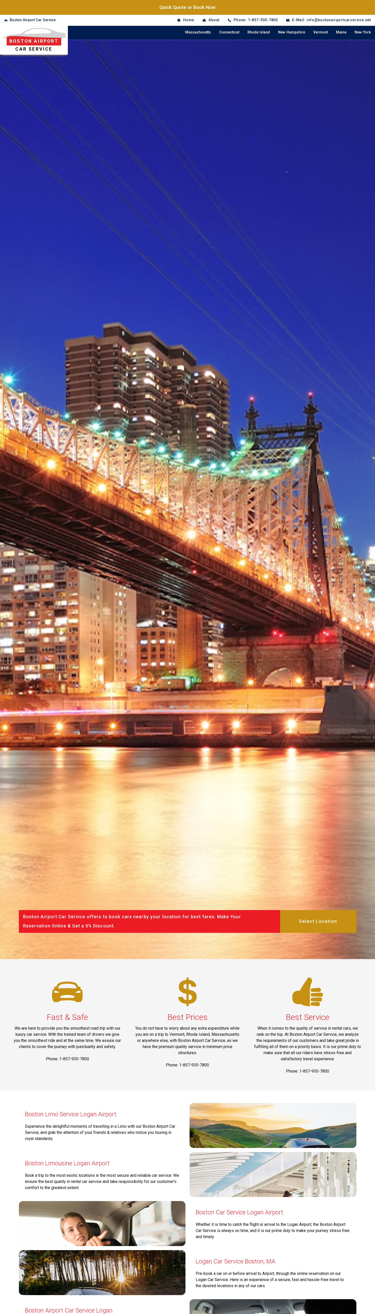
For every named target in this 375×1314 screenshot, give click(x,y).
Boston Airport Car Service (33, 20)
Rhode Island (258, 32)
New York (363, 32)
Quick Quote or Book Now (187, 7)
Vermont (320, 32)
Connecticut (229, 32)
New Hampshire (291, 32)
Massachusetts (198, 32)
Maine (341, 32)
